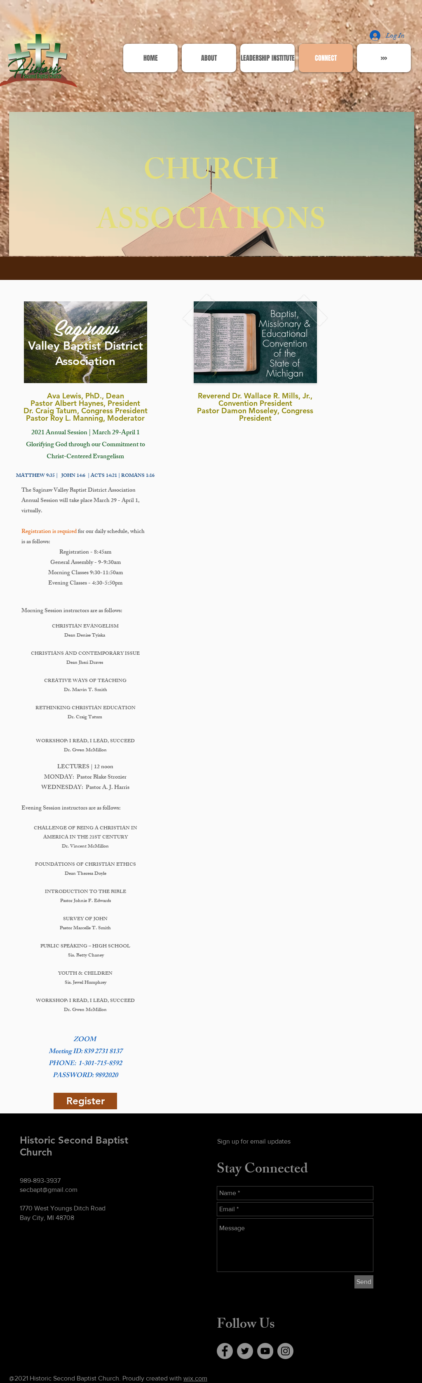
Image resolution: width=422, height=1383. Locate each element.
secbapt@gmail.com (48, 1189)
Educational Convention (285, 338)
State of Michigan (284, 368)
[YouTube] (265, 1351)
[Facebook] (225, 1351)
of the (285, 353)
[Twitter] (245, 1351)
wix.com (195, 1378)
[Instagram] (285, 1351)
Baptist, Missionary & (284, 318)
